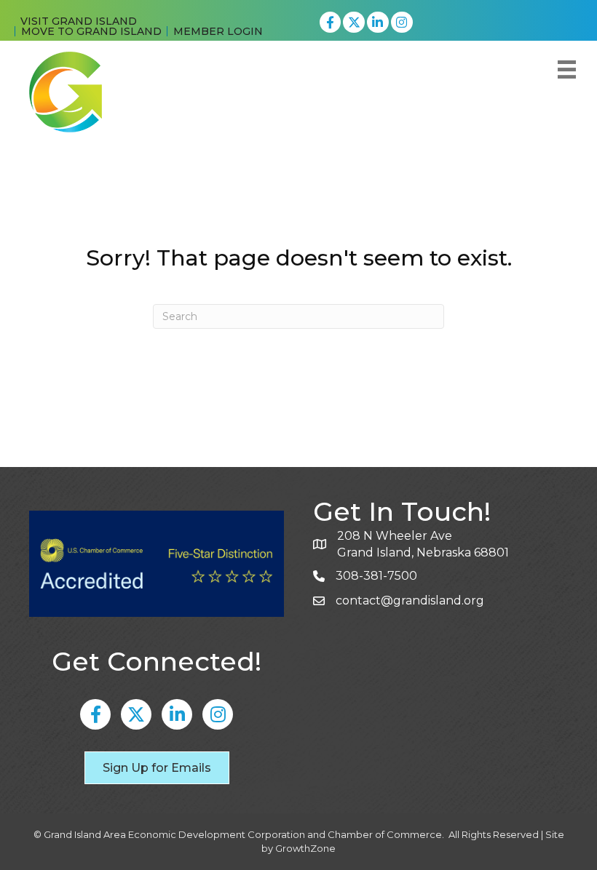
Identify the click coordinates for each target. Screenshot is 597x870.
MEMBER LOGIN (218, 31)
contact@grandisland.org (410, 600)
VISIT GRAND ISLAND (78, 21)
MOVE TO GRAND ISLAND (91, 31)
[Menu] (566, 69)
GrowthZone (305, 848)
